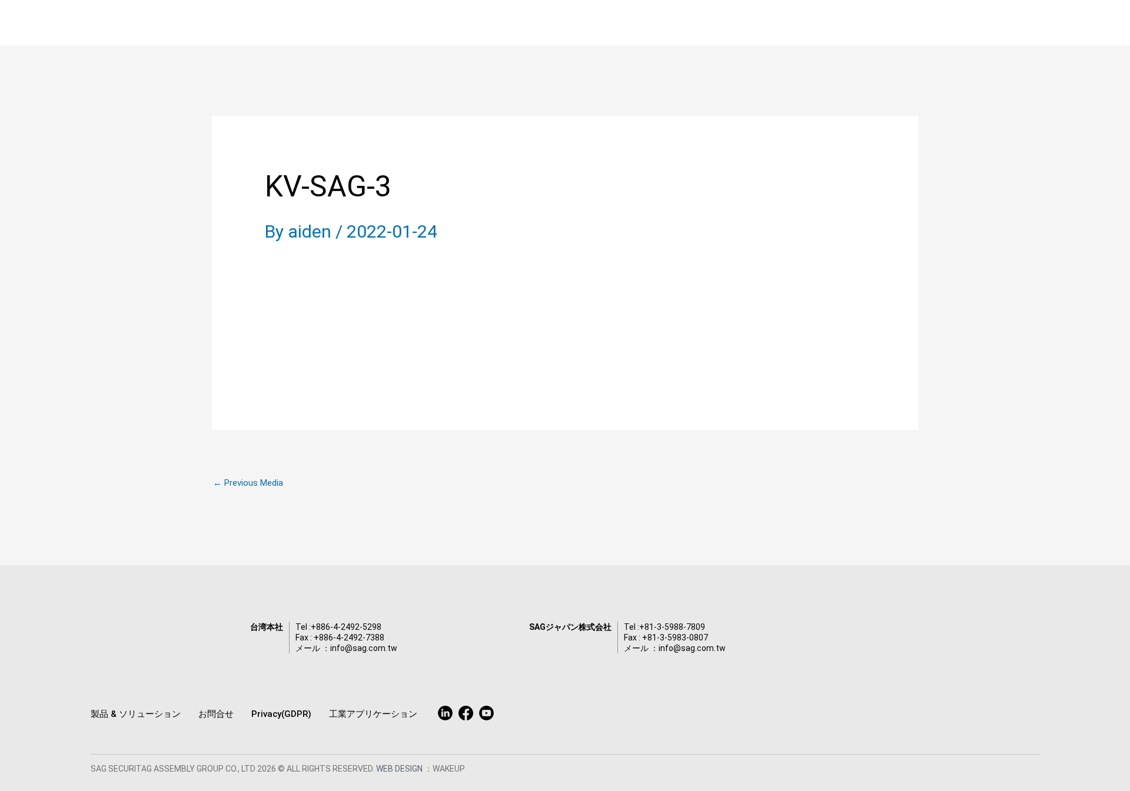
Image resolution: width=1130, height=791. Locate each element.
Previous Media (248, 483)
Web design (400, 768)
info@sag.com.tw (363, 648)
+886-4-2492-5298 (346, 627)
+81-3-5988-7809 (672, 627)
